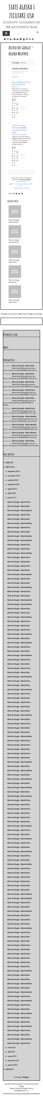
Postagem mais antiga (34, 314)
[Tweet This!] (16, 194)
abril (9, 1052)
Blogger (26, 1077)
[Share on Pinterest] (22, 194)
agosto (10, 489)
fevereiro (11, 1060)
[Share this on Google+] (19, 194)
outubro (11, 480)
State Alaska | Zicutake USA (22, 11)
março (10, 1056)
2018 (7, 463)
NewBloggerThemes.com (21, 1090)
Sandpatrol (19, 1088)
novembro (12, 476)
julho (10, 493)
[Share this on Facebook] (14, 194)
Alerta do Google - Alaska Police (14, 261)
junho (10, 498)
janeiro (10, 1065)
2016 (7, 1069)
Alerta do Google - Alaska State (14, 281)
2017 (7, 467)
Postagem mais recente (9, 314)
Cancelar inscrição (21, 181)
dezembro (12, 471)
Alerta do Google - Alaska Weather (21, 51)
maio (10, 1047)
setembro (11, 484)
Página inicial (22, 314)
